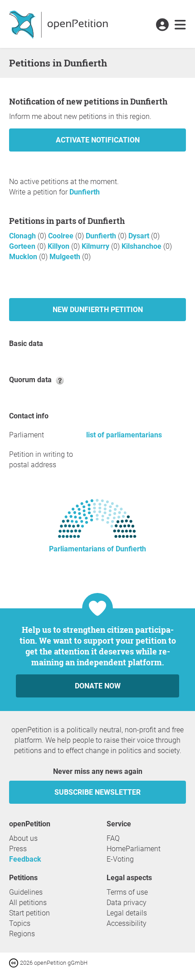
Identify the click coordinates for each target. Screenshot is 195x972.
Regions (22, 933)
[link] (180, 25)
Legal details (127, 913)
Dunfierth (84, 192)
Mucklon (24, 256)
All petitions (28, 902)
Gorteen (23, 246)
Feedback (25, 859)
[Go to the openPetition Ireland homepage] (59, 24)
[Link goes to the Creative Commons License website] (14, 962)
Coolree (61, 236)
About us (23, 838)
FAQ (113, 838)
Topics (19, 923)
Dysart (139, 236)
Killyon (59, 246)
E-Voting (120, 859)
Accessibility (126, 923)
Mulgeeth (65, 256)
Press (18, 848)
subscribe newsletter (97, 792)
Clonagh (23, 236)
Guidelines (26, 892)
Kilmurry (96, 246)
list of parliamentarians (124, 435)
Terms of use (127, 892)
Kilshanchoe (142, 246)
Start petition (29, 913)
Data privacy (126, 902)
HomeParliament (134, 848)
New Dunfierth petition (98, 309)
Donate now (98, 686)
